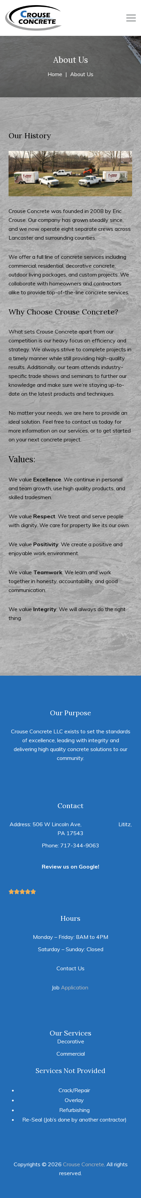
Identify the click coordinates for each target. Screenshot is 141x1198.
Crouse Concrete (83, 1164)
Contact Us (70, 968)
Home (55, 74)
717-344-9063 (79, 845)
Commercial (70, 1053)
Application (74, 987)
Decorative (70, 1041)
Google (88, 866)
